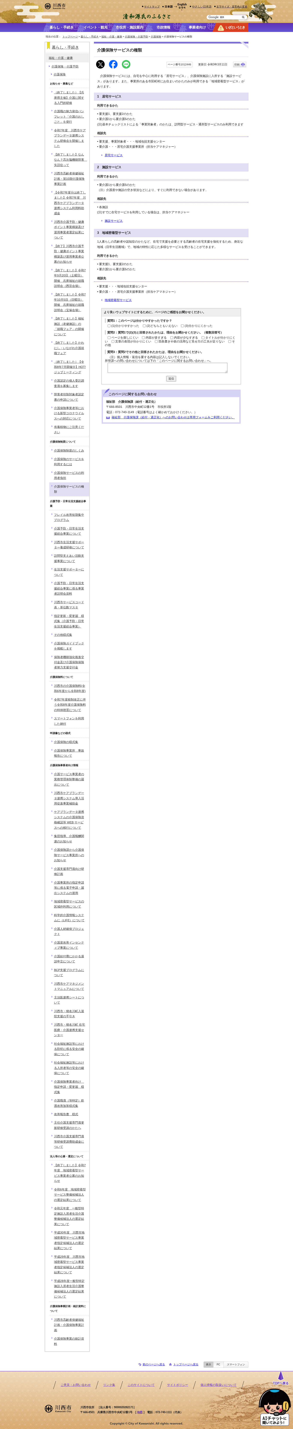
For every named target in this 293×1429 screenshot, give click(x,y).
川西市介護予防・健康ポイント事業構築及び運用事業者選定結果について (69, 229)
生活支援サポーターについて (69, 572)
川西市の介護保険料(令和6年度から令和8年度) (70, 688)
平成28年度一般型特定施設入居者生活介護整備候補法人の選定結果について (69, 1288)
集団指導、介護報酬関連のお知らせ (69, 839)
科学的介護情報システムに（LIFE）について (69, 918)
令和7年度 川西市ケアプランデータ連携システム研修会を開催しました (70, 138)
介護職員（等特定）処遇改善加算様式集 (69, 1103)
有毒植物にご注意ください (69, 429)
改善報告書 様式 (66, 1114)
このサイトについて (141, 1385)
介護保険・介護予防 (136, 36)
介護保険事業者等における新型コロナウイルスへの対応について (69, 413)
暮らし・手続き (90, 36)
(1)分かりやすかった (125, 325)
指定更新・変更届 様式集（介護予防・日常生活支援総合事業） (69, 621)
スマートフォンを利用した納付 (69, 721)
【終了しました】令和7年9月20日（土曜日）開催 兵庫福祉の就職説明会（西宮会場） (70, 278)
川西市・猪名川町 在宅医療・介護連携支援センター (69, 1030)
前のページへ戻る (154, 1364)
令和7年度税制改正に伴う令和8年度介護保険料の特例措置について (70, 705)
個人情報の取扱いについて (219, 1385)
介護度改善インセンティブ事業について (69, 945)
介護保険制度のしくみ (69, 450)
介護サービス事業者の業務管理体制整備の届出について (69, 779)
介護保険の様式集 (66, 742)
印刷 (237, 64)
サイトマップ (152, 6)
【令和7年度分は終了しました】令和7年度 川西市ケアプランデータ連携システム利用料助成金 (70, 203)
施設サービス (114, 220)
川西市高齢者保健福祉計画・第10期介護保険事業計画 (69, 179)
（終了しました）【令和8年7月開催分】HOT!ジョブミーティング (70, 367)
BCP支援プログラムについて (69, 972)
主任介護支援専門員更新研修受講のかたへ (69, 1125)
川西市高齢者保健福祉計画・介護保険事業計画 (69, 1325)
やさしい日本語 (201, 6)
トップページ (70, 36)
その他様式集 (63, 634)
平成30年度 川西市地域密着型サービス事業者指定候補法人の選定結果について (69, 1240)
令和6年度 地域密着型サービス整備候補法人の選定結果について (70, 1195)
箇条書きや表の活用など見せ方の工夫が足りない (192, 341)
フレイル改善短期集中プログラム (69, 517)
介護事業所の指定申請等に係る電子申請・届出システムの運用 (69, 888)
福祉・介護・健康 (111, 36)
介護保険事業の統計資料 (69, 1341)
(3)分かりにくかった (199, 325)
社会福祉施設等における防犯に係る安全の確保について (69, 1049)
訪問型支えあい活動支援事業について (69, 558)
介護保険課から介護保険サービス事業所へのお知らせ (69, 855)
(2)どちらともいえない (161, 325)
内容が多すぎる (156, 337)
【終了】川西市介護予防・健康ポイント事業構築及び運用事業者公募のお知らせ (69, 254)
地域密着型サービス (118, 300)
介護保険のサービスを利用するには (69, 462)
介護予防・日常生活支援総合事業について (69, 531)
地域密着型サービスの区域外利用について (69, 904)
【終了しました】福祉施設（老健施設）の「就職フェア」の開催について (69, 326)
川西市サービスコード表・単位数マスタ (69, 605)
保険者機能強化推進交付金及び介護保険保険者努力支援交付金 (69, 662)
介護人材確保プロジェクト (69, 931)
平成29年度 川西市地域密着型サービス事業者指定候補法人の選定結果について (69, 1264)
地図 (140, 1412)
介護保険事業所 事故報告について (69, 753)
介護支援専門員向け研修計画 (69, 871)
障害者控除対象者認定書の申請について (69, 397)
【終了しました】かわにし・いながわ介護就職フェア (69, 348)
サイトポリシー (177, 1385)
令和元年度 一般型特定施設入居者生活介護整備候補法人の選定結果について (69, 1216)
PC (218, 1364)
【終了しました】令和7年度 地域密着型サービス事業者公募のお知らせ (70, 1173)
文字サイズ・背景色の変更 (231, 6)
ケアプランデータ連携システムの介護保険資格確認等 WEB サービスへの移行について (69, 819)
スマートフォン (236, 1364)
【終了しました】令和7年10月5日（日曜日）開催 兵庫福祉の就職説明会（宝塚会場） (70, 302)
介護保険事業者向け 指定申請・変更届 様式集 (69, 1087)
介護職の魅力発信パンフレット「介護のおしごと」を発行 (69, 116)
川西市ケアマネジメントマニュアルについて (69, 986)
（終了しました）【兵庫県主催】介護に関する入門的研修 (69, 98)
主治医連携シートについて (69, 1000)
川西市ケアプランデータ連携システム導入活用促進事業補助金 (69, 798)
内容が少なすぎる (186, 337)
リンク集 (109, 1385)
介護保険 (156, 36)
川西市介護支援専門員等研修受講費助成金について (69, 1141)
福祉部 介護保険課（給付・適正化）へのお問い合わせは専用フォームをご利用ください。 (173, 417)
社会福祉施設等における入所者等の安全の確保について (69, 1068)
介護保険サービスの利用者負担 (69, 475)
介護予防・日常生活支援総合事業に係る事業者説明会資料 (69, 588)
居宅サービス (114, 155)
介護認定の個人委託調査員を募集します (69, 383)
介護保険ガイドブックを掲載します (69, 646)
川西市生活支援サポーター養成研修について (69, 545)
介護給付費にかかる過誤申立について (69, 959)
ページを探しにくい (124, 337)
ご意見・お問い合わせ (76, 1385)
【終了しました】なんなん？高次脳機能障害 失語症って (70, 160)
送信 (171, 378)
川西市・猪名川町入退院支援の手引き (69, 1014)
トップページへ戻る (185, 1364)
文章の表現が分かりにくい (133, 341)
